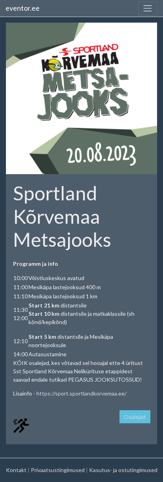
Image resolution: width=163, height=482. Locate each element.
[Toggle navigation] (147, 8)
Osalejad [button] (135, 416)
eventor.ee (23, 8)
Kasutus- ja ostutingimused (123, 470)
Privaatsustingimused (58, 470)
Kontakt (16, 470)
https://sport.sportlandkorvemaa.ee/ (81, 393)
